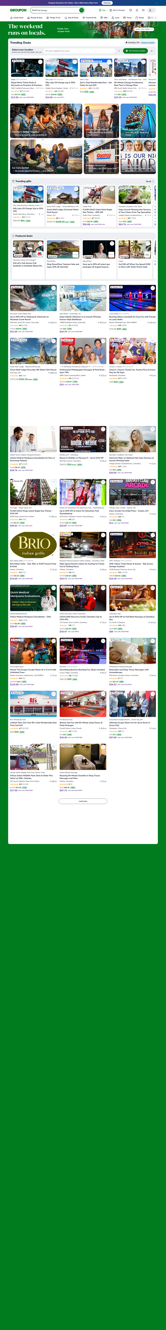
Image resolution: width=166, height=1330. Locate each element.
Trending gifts (23, 181)
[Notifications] (137, 10)
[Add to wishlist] (40, 62)
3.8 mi (153, 675)
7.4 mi (153, 728)
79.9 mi (54, 516)
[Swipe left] (13, 298)
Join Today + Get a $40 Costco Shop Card (102, 169)
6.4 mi (153, 569)
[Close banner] (156, 3)
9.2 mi (104, 516)
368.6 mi (53, 373)
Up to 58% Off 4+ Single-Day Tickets (137, 133)
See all (148, 181)
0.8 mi (104, 461)
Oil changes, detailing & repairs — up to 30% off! (34, 171)
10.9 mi (153, 622)
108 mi (54, 781)
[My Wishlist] (130, 10)
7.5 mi (54, 569)
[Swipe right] (53, 298)
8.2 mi (153, 375)
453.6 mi (53, 322)
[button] (27, 79)
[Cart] (143, 10)
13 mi (104, 781)
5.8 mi (104, 569)
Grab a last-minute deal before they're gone (100, 133)
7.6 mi (153, 514)
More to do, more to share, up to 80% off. (31, 135)
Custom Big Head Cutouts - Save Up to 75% (138, 169)
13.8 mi (103, 728)
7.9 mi (153, 463)
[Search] (81, 10)
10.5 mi (103, 375)
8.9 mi (104, 673)
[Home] (18, 10)
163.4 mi (152, 322)
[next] (155, 18)
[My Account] (151, 10)
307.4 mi (103, 322)
